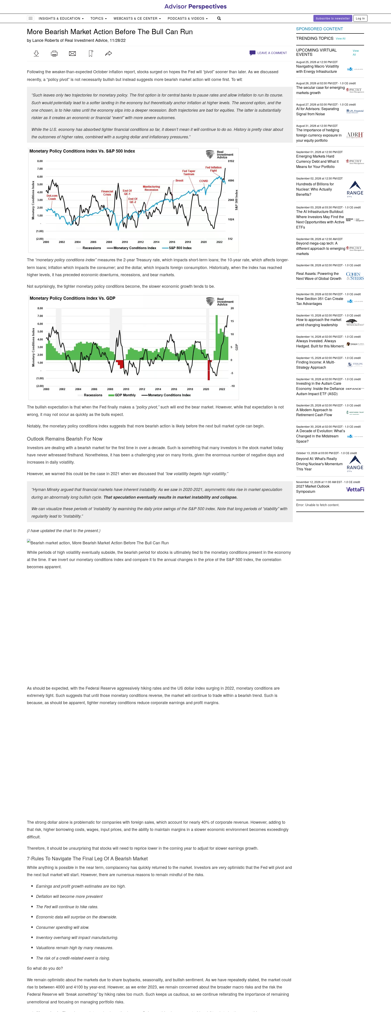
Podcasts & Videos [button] (186, 18)
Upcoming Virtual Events (316, 52)
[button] (36, 53)
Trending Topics (315, 38)
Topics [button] (98, 18)
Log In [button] (360, 18)
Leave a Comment (272, 53)
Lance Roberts (45, 40)
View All (341, 38)
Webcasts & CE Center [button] (136, 18)
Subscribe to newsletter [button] (333, 18)
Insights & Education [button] (60, 18)
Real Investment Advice (86, 40)
